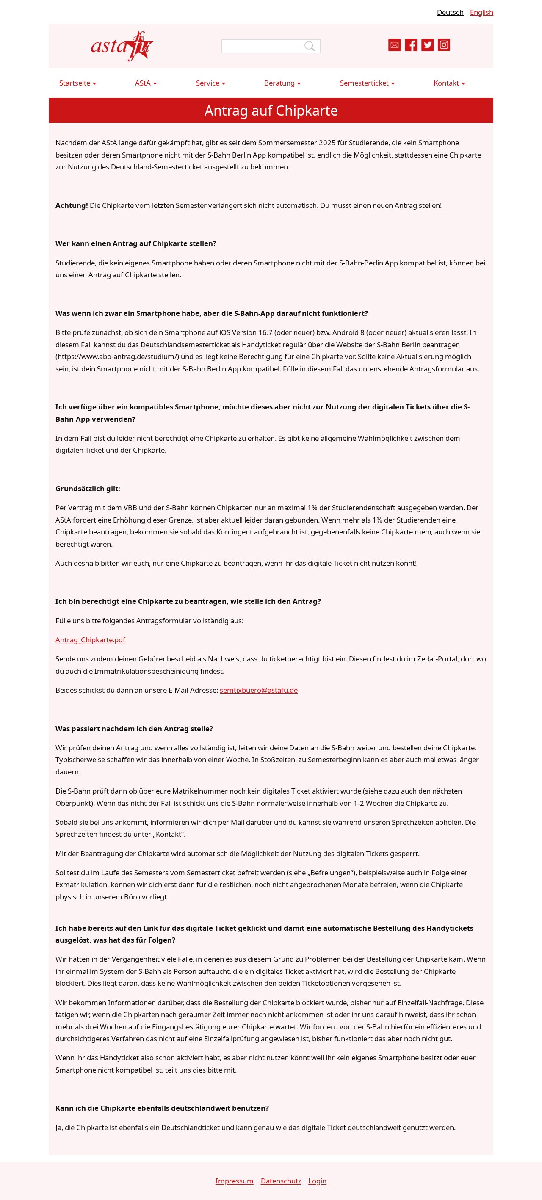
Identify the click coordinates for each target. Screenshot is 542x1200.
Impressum (235, 1181)
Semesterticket (364, 83)
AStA (143, 83)
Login (317, 1181)
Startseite (74, 83)
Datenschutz (281, 1181)
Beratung (279, 83)
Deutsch (450, 12)
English (481, 12)
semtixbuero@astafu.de (259, 690)
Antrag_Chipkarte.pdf (90, 639)
